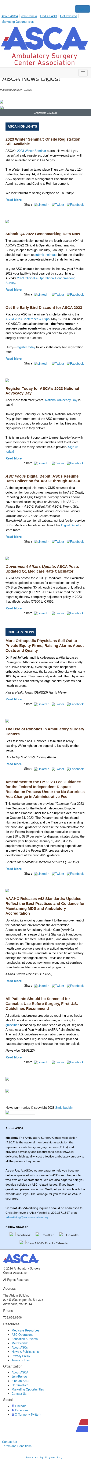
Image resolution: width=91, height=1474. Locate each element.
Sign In (82, 9)
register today (26, 347)
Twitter (48, 1235)
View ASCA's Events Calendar (47, 1243)
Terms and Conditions (17, 1446)
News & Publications (25, 1351)
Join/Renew (29, 16)
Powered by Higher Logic (45, 1457)
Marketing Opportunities (17, 21)
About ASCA (9, 16)
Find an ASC (48, 16)
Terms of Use (21, 1360)
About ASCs (20, 1347)
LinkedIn (72, 1235)
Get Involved (68, 16)
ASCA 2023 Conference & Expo (28, 319)
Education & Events (25, 1339)
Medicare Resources (25, 1330)
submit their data (45, 254)
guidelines (12, 1025)
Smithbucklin (64, 1107)
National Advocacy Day (61, 400)
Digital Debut (70, 525)
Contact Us (19, 1393)
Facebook (23, 1235)
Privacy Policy (21, 1356)
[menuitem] (11, 15)
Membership (20, 1343)
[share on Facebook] (76, 204)
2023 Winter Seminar (31, 151)
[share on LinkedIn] (42, 204)
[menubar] (45, 18)
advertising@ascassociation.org (27, 1217)
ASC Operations (22, 1334)
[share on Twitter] (58, 204)
